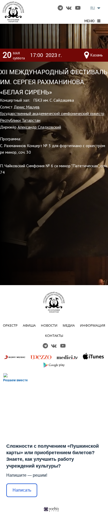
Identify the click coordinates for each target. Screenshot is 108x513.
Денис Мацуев (27, 106)
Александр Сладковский (39, 127)
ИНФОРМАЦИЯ (92, 325)
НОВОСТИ (49, 325)
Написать (22, 490)
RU (92, 7)
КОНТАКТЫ (54, 335)
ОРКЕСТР (10, 325)
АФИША (29, 325)
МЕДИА (69, 325)
